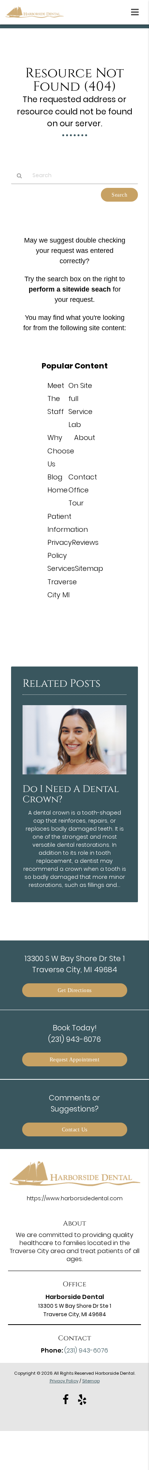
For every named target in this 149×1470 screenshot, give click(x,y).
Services (61, 568)
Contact (82, 477)
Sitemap (89, 568)
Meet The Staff (55, 398)
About (84, 437)
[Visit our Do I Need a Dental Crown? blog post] (74, 776)
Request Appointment (75, 1059)
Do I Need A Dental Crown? (71, 794)
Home (57, 490)
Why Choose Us (60, 450)
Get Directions (75, 990)
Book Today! (74, 1033)
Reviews (85, 542)
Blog (54, 477)
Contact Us (74, 1129)
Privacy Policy (64, 1381)
